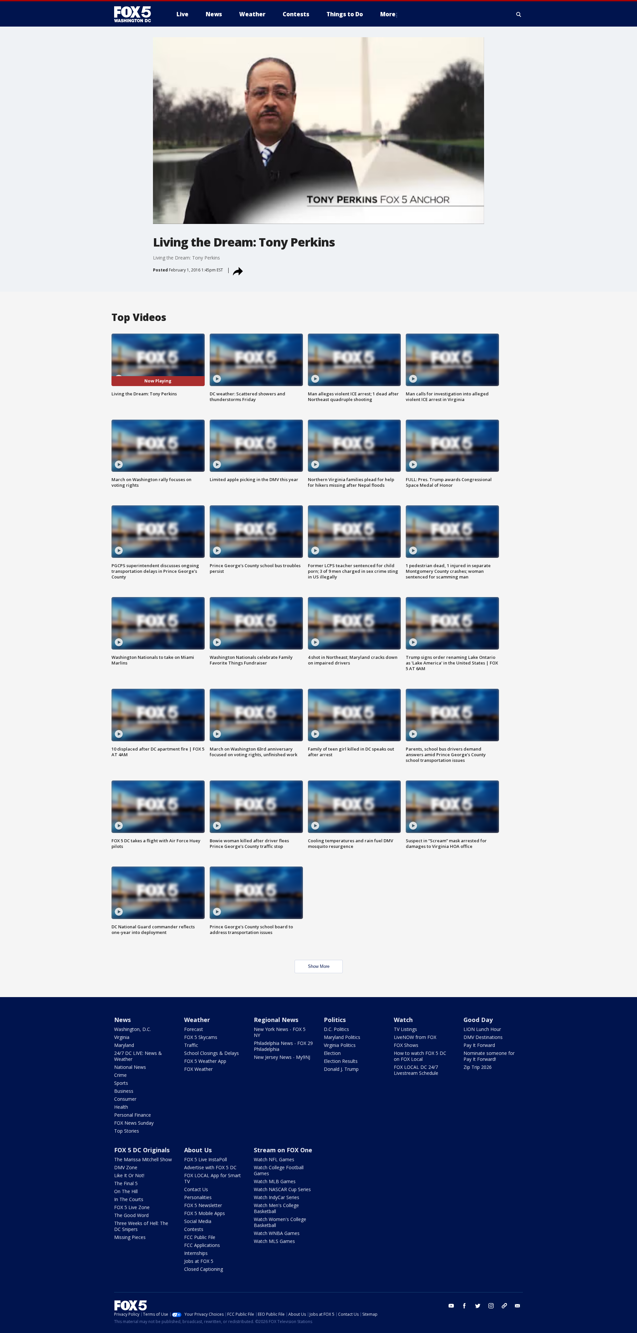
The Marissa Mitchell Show (143, 1159)
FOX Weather (198, 1069)
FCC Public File (199, 1237)
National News (130, 1067)
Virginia (121, 1037)
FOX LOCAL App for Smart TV (212, 1178)
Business (123, 1091)
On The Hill (126, 1191)
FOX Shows (406, 1045)
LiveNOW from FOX (415, 1037)
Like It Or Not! (129, 1175)
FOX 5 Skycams (200, 1037)
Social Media (197, 1221)
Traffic (191, 1045)
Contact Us (196, 1189)
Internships (196, 1253)
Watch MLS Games (274, 1241)
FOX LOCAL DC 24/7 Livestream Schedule (416, 1070)
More (387, 14)
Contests (193, 1229)
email (517, 1305)
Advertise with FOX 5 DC (210, 1167)
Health (121, 1107)
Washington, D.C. (132, 1029)
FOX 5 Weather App (205, 1061)
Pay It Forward (479, 1045)
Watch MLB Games (275, 1181)
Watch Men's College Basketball (276, 1208)
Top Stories (126, 1131)
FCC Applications (202, 1245)
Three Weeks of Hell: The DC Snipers (141, 1226)
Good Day (478, 1020)
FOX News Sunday (134, 1123)
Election (332, 1053)
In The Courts (128, 1199)
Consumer (125, 1099)
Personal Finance (132, 1115)
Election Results (341, 1061)
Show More (318, 966)
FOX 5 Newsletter (203, 1205)
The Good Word (131, 1215)
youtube (451, 1305)
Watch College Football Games (279, 1170)
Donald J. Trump (341, 1069)
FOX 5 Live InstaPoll (205, 1159)
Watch (403, 1020)
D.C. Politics (336, 1029)
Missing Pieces (130, 1237)
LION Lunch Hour (482, 1029)
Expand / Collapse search (519, 14)
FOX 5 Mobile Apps (204, 1213)
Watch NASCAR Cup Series (282, 1189)
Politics (335, 1020)
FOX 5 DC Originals (142, 1150)
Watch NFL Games (274, 1159)
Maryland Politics (342, 1037)
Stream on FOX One (283, 1150)
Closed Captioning (203, 1269)
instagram (491, 1305)
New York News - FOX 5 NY (280, 1032)
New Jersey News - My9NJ (282, 1057)
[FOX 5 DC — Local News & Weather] (136, 14)
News (122, 1020)
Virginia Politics (340, 1045)
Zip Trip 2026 (477, 1067)
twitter (477, 1305)
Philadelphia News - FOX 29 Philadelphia (283, 1046)
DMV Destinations (483, 1037)
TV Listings (405, 1029)
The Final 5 (126, 1183)
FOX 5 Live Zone (132, 1207)
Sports (121, 1083)
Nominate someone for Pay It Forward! (489, 1056)
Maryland (124, 1045)
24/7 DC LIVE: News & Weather (138, 1056)
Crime (120, 1075)
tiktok (504, 1305)
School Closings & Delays (211, 1053)
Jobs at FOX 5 (198, 1261)
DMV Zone (125, 1167)
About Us (198, 1150)
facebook (464, 1305)
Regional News (276, 1020)
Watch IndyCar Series (276, 1197)
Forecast (193, 1029)
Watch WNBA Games (277, 1233)
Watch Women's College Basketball (280, 1222)
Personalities (198, 1197)
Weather (197, 1020)
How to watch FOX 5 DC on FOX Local (420, 1056)
